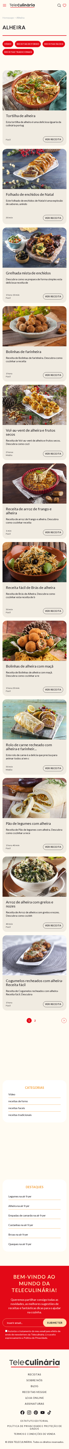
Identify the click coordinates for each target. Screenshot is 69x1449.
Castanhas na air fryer (20, 1224)
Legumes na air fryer (19, 1196)
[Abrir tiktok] (49, 1413)
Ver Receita (53, 139)
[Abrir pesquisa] (59, 5)
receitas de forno (28, 44)
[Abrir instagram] (29, 1413)
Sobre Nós (34, 1380)
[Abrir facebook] (22, 1413)
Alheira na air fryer (18, 1205)
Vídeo (7, 44)
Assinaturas (34, 1403)
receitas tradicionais (18, 52)
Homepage (8, 17)
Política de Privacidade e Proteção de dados (34, 1427)
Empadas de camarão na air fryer (27, 1215)
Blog (34, 1386)
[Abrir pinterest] (36, 1413)
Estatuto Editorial (34, 1421)
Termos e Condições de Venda (34, 1434)
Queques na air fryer (19, 1244)
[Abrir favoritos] (64, 5)
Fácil (8, 139)
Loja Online (34, 1397)
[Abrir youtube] (43, 1413)
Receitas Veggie (34, 1391)
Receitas (34, 1374)
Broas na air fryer (18, 1234)
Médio (9, 455)
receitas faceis (53, 44)
